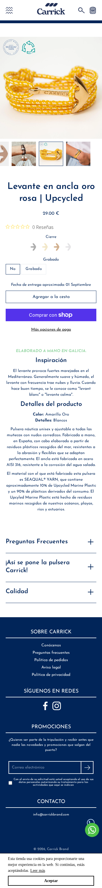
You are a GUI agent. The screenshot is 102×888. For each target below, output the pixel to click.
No (13, 269)
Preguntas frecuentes (51, 653)
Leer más (37, 870)
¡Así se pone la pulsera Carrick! (38, 567)
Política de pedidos (51, 660)
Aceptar (51, 881)
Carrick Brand (58, 849)
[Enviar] (87, 767)
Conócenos (51, 645)
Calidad (17, 592)
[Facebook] (45, 706)
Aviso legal (51, 667)
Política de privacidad (51, 675)
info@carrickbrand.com (51, 814)
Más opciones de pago (51, 329)
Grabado (51, 259)
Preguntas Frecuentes (37, 542)
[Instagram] (56, 706)
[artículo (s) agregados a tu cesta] (92, 10)
